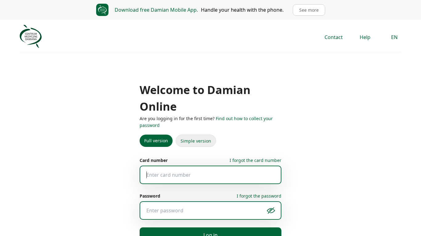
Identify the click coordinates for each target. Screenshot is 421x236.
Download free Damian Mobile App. (158, 9)
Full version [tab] (155, 124)
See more (305, 10)
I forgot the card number (256, 143)
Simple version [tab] (192, 124)
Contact (334, 37)
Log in (211, 218)
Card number (153, 143)
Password (149, 179)
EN (395, 37)
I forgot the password (260, 179)
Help (366, 37)
